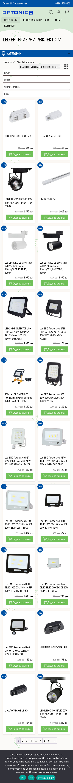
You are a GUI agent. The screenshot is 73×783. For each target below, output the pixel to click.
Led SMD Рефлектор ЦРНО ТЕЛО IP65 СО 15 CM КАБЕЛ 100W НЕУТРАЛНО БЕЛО (18, 587)
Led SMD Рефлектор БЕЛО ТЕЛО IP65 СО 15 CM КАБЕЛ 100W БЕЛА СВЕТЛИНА (18, 524)
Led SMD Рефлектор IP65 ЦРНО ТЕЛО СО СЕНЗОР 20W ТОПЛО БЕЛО (17, 651)
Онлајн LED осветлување (15, 3)
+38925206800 (62, 3)
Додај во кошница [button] (21, 154)
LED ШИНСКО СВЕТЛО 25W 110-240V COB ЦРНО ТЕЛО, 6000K (53, 714)
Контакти (10, 25)
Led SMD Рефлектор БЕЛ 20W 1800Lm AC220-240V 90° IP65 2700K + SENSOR (18, 461)
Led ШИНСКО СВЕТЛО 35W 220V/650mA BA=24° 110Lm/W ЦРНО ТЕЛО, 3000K (53, 268)
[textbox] (36, 73)
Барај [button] (51, 12)
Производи (11, 20)
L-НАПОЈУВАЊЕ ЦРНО (16, 710)
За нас (58, 20)
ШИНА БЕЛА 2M (47, 199)
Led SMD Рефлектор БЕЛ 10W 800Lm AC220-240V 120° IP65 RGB (52, 398)
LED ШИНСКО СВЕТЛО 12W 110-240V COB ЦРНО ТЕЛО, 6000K (18, 203)
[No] (68, 766)
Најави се (58, 12)
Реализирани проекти (36, 20)
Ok (22, 777)
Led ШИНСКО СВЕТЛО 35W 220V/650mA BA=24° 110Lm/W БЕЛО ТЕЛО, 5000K (18, 268)
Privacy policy (46, 777)
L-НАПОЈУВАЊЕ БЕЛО (51, 136)
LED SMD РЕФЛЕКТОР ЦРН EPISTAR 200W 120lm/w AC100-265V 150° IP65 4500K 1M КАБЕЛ (18, 333)
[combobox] (36, 73)
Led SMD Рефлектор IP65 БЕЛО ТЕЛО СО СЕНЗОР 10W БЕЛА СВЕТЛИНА (54, 587)
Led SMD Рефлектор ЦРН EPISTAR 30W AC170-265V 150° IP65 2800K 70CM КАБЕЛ (53, 333)
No (31, 777)
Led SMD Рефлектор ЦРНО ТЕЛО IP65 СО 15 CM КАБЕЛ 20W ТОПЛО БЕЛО (54, 524)
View (66, 67)
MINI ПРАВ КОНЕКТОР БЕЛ (18, 136)
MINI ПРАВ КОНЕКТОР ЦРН (53, 647)
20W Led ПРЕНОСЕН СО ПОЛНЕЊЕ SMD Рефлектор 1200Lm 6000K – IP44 (18, 398)
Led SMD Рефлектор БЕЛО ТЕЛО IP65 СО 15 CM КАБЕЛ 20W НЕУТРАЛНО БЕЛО (54, 461)
